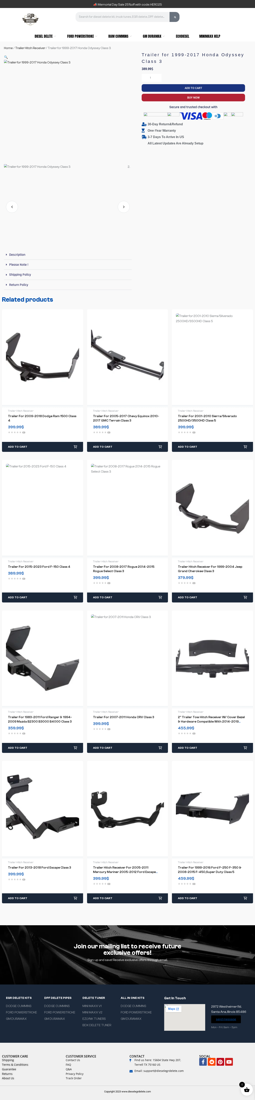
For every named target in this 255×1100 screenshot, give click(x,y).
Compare (47, 357)
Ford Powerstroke (80, 36)
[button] (6, 57)
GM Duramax (152, 36)
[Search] (174, 17)
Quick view (38, 357)
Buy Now (193, 97)
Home (8, 48)
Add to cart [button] (17, 446)
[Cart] (211, 19)
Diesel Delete (44, 36)
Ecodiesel (182, 36)
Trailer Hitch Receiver (30, 48)
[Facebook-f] (203, 1061)
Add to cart (193, 88)
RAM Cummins (118, 36)
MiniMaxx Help (209, 36)
